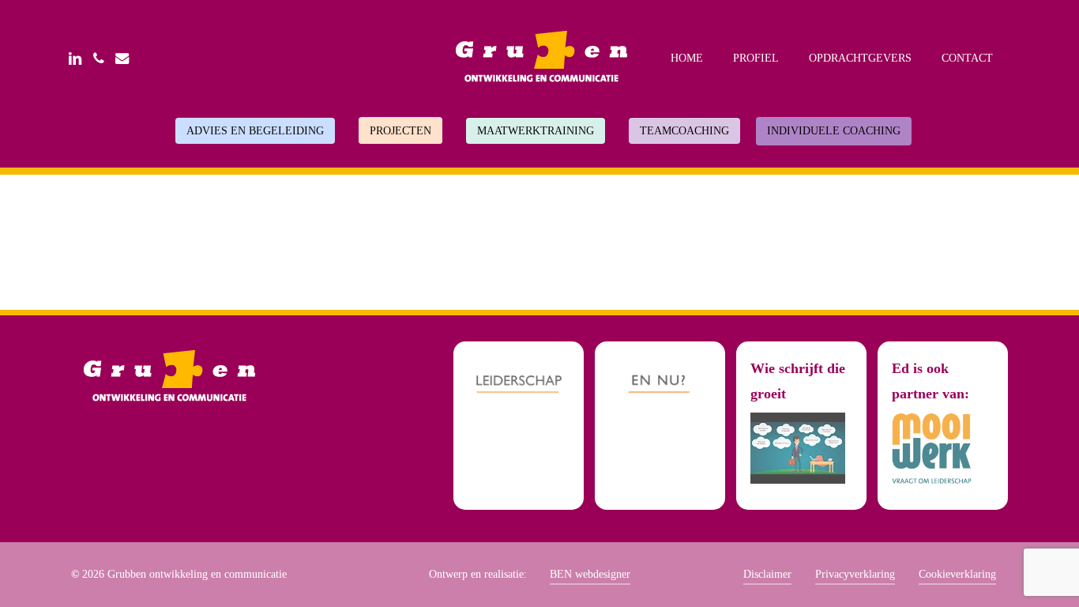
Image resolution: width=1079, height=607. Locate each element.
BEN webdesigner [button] (590, 574)
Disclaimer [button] (767, 574)
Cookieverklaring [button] (957, 574)
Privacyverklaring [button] (855, 574)
